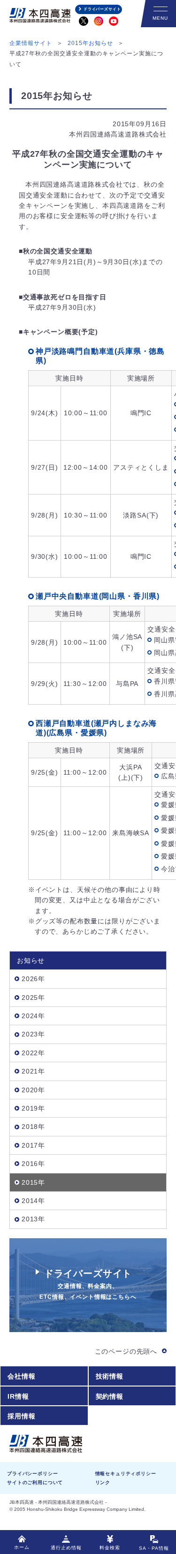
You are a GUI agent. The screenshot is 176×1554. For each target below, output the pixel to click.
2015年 (33, 1182)
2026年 (33, 979)
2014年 (33, 1200)
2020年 (33, 1090)
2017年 (33, 1145)
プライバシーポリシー (32, 1473)
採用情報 (21, 1416)
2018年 (33, 1126)
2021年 (33, 1071)
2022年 (33, 1053)
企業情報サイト (30, 43)
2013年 (33, 1219)
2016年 (33, 1163)
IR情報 (18, 1396)
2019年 (33, 1108)
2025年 (33, 997)
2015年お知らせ (90, 43)
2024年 (33, 1016)
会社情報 (21, 1376)
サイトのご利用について (35, 1482)
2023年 (33, 1034)
